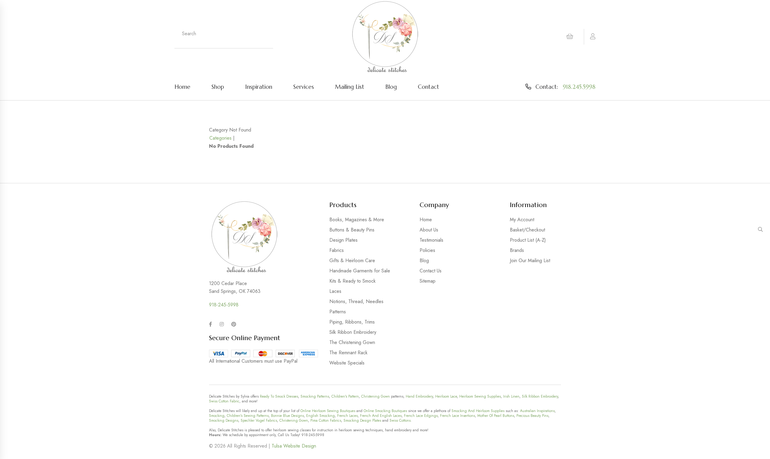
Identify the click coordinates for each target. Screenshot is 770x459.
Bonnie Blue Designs (287, 415)
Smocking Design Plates (362, 420)
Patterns (337, 311)
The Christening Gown (352, 342)
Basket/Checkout (527, 229)
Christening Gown (375, 396)
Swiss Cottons (400, 420)
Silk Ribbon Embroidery (352, 332)
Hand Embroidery (419, 396)
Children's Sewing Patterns (248, 415)
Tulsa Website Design (294, 445)
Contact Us (431, 270)
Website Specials (347, 362)
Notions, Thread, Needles (356, 301)
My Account (522, 219)
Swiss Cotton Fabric (224, 401)
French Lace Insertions (457, 415)
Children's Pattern (345, 396)
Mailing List (349, 86)
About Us (429, 229)
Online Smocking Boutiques (385, 411)
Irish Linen (511, 396)
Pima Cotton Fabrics (325, 420)
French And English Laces (381, 415)
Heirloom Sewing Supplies (480, 396)
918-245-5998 (224, 304)
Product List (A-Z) (528, 240)
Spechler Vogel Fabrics (259, 420)
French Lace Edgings (421, 415)
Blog (391, 86)
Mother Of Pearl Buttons (495, 415)
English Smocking (320, 415)
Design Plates (343, 240)
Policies (427, 250)
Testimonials (431, 240)
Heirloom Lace (446, 396)
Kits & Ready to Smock (352, 281)
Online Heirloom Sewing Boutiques (327, 411)
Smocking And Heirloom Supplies (477, 411)
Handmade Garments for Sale (359, 270)
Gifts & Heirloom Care (352, 260)
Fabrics (336, 250)
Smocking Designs (223, 420)
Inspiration (258, 86)
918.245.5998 (579, 86)
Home (182, 86)
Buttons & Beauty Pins (351, 229)
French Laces (347, 415)
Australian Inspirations (537, 411)
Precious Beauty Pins (532, 415)
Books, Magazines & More (356, 219)
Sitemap (428, 281)
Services (303, 86)
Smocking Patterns (314, 396)
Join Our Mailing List (530, 260)
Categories (220, 138)
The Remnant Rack (348, 352)
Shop (217, 86)
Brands (517, 250)
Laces (335, 291)
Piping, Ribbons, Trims (352, 321)
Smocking (216, 415)
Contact (428, 86)
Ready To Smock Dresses (279, 396)
